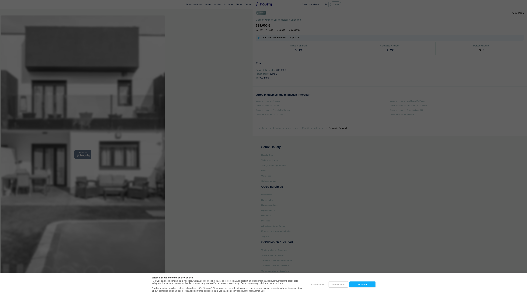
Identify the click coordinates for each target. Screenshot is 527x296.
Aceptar (362, 284)
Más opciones (317, 284)
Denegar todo (338, 284)
